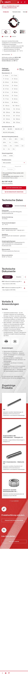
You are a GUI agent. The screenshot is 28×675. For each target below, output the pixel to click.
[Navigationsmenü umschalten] (2, 2)
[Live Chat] (9, 673)
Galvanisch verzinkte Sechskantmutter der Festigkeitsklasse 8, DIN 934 (12, 490)
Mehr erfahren (6, 54)
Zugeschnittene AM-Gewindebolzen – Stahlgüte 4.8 (13, 436)
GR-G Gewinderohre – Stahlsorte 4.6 (13, 462)
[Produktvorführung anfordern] (5, 673)
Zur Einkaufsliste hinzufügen (14, 191)
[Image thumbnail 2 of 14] (15, 32)
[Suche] (24, 2)
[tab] (6, 12)
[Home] (7, 2)
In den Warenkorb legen (15, 187)
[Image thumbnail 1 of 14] (6, 32)
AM (4, 409)
